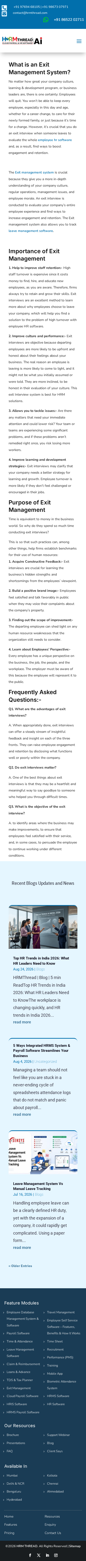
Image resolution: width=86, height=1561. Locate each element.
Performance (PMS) (60, 1357)
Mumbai (12, 1475)
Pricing (9, 1533)
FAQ (10, 1451)
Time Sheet (55, 1341)
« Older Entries (20, 1266)
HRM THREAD (27, 1546)
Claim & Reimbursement (23, 1364)
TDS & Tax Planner (20, 1380)
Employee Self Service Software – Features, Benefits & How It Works (63, 1327)
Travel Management (61, 1312)
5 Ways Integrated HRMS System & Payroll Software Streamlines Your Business (41, 1051)
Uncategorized (45, 1061)
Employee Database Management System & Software (23, 1318)
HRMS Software (58, 1396)
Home (8, 1516)
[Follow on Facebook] (30, 1555)
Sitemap (75, 1546)
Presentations (16, 1443)
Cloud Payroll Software (22, 1396)
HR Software (56, 1404)
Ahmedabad (55, 1491)
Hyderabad (14, 1500)
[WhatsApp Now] (63, 22)
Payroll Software (18, 1333)
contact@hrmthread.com (30, 13)
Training (52, 1365)
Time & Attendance (20, 1341)
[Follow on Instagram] (56, 1555)
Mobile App (55, 1374)
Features (10, 1524)
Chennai (52, 1484)
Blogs (40, 969)
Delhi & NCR (15, 1484)
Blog (50, 1443)
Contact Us (53, 1533)
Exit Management (19, 1388)
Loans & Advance (18, 1372)
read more (22, 1022)
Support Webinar (58, 1435)
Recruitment (55, 1349)
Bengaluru (14, 1491)
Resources (52, 1516)
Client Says (55, 1451)
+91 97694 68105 (27, 7)
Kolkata (52, 1475)
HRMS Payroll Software (23, 1412)
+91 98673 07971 (55, 7)
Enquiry (50, 1524)
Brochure (13, 1435)
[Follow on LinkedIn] (47, 1555)
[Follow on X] (38, 1555)
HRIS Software (17, 1404)
